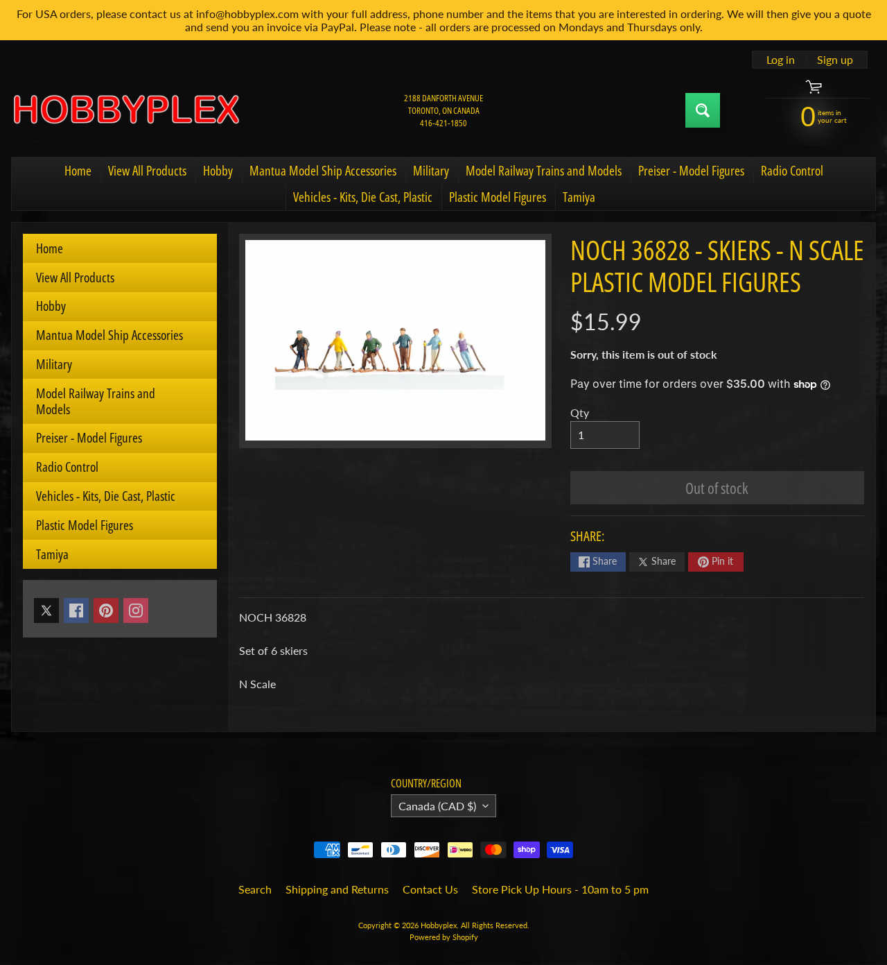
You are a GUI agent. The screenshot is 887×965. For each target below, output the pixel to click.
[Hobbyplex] (125, 110)
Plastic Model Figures (497, 197)
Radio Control (792, 171)
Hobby (218, 171)
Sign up (835, 59)
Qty (579, 412)
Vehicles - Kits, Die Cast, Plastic (362, 197)
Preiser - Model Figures (691, 171)
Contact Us (430, 889)
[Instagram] (135, 610)
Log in (780, 59)
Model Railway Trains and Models (544, 171)
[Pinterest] (106, 610)
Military (431, 171)
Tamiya (579, 197)
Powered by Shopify (444, 936)
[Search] (702, 110)
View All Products (147, 171)
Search (255, 889)
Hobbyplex (439, 925)
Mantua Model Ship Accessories (322, 171)
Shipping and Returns (337, 889)
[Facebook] (76, 610)
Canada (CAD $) (437, 805)
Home (77, 171)
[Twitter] (46, 610)
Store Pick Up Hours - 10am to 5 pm (560, 889)
